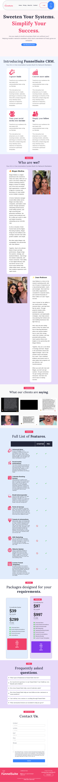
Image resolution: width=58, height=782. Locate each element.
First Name (15, 723)
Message (15, 742)
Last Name (15, 728)
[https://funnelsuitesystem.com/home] (9, 5)
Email (14, 733)
